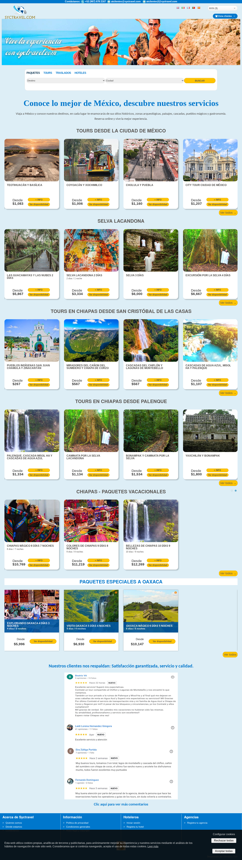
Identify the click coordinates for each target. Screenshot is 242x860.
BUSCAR (200, 80)
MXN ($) (213, 8)
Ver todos (230, 654)
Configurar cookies (224, 834)
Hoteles (80, 72)
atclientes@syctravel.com (126, 1)
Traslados (63, 72)
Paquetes (33, 72)
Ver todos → (228, 212)
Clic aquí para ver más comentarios (121, 804)
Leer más (153, 846)
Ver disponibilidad (38, 204)
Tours (47, 72)
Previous (4, 61)
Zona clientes (225, 16)
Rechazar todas (224, 840)
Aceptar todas (224, 851)
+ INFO (38, 199)
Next (237, 61)
